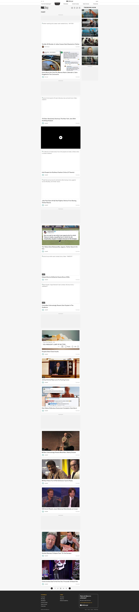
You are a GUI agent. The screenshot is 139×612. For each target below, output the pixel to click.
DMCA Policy (96, 609)
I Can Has (43, 596)
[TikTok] (77, 8)
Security (92, 609)
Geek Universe (44, 604)
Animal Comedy (44, 602)
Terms (86, 609)
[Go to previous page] (52, 588)
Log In (97, 1)
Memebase (43, 600)
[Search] (43, 1)
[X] (79, 8)
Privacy (89, 609)
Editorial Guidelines (64, 600)
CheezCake (43, 606)
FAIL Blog (43, 598)
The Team (62, 596)
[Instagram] (72, 8)
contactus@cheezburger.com (86, 602)
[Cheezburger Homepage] (69, 1)
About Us (62, 598)
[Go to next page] (70, 588)
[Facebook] (74, 8)
